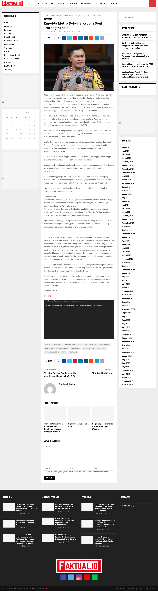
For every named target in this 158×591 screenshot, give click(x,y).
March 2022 (126, 288)
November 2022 (128, 263)
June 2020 (126, 363)
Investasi (8, 30)
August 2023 (127, 237)
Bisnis (6, 23)
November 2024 (128, 187)
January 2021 (127, 338)
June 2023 (126, 245)
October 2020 (127, 349)
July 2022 (125, 277)
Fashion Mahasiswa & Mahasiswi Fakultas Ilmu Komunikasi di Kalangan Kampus (53, 427)
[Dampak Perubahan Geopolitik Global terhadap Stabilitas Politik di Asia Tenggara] (87, 540)
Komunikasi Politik (11, 41)
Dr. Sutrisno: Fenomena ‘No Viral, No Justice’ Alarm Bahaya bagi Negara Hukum (26, 507)
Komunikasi (86, 4)
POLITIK (61, 4)
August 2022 (127, 273)
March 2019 (126, 378)
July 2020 (125, 360)
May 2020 (125, 367)
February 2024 (127, 216)
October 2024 (127, 191)
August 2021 (127, 313)
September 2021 (128, 309)
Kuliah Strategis (89, 348)
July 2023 (125, 241)
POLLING (115, 4)
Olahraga (8, 48)
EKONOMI (8, 26)
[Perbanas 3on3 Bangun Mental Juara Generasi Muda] (9, 523)
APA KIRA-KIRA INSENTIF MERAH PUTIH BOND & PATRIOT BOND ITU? (64, 506)
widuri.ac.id (73, 352)
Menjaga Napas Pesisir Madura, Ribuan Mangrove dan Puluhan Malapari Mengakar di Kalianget (135, 74)
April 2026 (126, 155)
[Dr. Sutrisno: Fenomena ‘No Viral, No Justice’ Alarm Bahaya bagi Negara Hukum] (9, 507)
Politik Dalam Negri (12, 55)
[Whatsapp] (146, 3)
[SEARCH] (151, 17)
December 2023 (128, 223)
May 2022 (125, 281)
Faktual (47, 345)
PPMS (141, 589)
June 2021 (126, 320)
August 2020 (127, 356)
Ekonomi (73, 4)
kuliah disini (49, 348)
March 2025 (126, 180)
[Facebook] (135, 3)
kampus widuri (104, 345)
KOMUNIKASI (9, 37)
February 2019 (127, 381)
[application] (79, 319)
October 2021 (127, 306)
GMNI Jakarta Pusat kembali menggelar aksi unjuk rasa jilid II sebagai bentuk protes (135, 45)
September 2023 (128, 234)
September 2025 (128, 173)
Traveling (8, 70)
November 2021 (128, 302)
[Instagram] (140, 3)
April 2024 (126, 209)
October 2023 (127, 230)
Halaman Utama (45, 4)
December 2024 (128, 183)
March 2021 (126, 331)
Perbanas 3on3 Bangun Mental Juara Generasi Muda (25, 523)
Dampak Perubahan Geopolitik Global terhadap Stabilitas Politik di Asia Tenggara (105, 540)
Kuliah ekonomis (62, 348)
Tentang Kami (120, 589)
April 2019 (126, 374)
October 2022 (127, 266)
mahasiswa (101, 348)
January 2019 (127, 385)
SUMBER (47, 296)
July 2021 (125, 317)
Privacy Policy (132, 589)
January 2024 (127, 219)
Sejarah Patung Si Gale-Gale (78, 425)
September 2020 (128, 352)
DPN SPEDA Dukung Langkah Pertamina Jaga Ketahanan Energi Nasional (135, 56)
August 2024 (127, 194)
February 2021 (127, 334)
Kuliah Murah (75, 348)
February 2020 (127, 370)
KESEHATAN (9, 34)
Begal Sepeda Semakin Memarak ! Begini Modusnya (102, 426)
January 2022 (127, 295)
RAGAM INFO (48, 19)
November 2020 (128, 345)
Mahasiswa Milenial (52, 352)
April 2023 (126, 252)
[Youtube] (143, 3)
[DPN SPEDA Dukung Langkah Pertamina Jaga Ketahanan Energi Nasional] (48, 538)
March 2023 (126, 255)
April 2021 (126, 327)
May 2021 (125, 324)
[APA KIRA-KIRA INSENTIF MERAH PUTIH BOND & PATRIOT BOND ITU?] (48, 507)
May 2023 (125, 248)
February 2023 (127, 259)
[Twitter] (138, 3)
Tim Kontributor (51, 32)
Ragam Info (101, 4)
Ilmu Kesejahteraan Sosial (73, 345)
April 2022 (126, 284)
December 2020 (128, 342)
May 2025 (125, 176)
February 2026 (127, 162)
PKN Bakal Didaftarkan (103, 373)
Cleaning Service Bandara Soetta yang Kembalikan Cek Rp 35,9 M (60, 374)
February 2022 (127, 291)
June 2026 (126, 147)
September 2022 (128, 270)
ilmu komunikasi (90, 345)
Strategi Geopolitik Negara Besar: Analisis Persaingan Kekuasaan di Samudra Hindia (104, 524)
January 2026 (127, 165)
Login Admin (150, 589)
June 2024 (126, 201)
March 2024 (126, 212)
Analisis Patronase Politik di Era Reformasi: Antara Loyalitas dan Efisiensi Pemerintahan (104, 507)
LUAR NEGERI (9, 44)
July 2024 (125, 198)
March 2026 (126, 158)
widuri (64, 352)
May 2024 (125, 205)
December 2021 (128, 299)
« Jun (6, 146)
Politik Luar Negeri (11, 59)
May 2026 (125, 151)
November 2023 (128, 227)
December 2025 (128, 169)
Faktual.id (57, 345)
